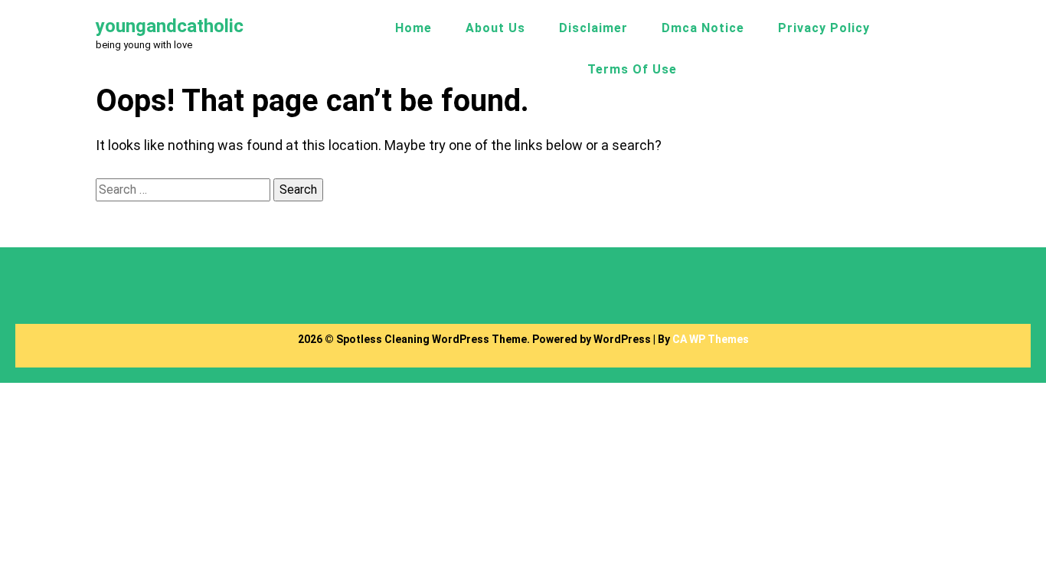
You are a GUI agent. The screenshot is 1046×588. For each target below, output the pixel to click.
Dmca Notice (703, 28)
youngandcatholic (170, 26)
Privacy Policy (824, 28)
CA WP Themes (710, 339)
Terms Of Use (632, 69)
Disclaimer (593, 28)
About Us (495, 28)
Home (413, 28)
